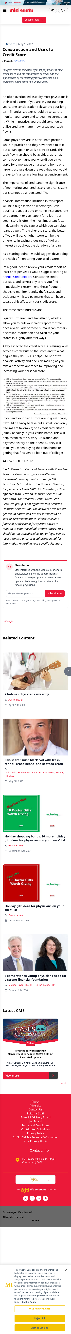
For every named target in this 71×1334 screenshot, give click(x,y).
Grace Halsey (15, 845)
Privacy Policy (35, 1133)
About (35, 1101)
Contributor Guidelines (35, 1129)
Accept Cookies (39, 1327)
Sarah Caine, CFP (45, 984)
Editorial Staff (35, 1113)
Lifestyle (8, 621)
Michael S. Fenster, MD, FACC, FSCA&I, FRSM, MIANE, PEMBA (35, 774)
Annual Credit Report (17, 277)
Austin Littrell (15, 699)
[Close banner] (66, 4)
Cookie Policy (29, 1302)
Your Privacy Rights (36, 1141)
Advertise (35, 1105)
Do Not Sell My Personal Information (35, 1137)
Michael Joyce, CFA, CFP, (21, 984)
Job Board (35, 1121)
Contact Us (35, 1109)
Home (35, 1220)
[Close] (65, 1270)
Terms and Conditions (35, 1125)
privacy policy (12, 603)
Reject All (39, 1318)
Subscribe (52, 593)
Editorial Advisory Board (35, 1117)
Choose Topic (32, 19)
